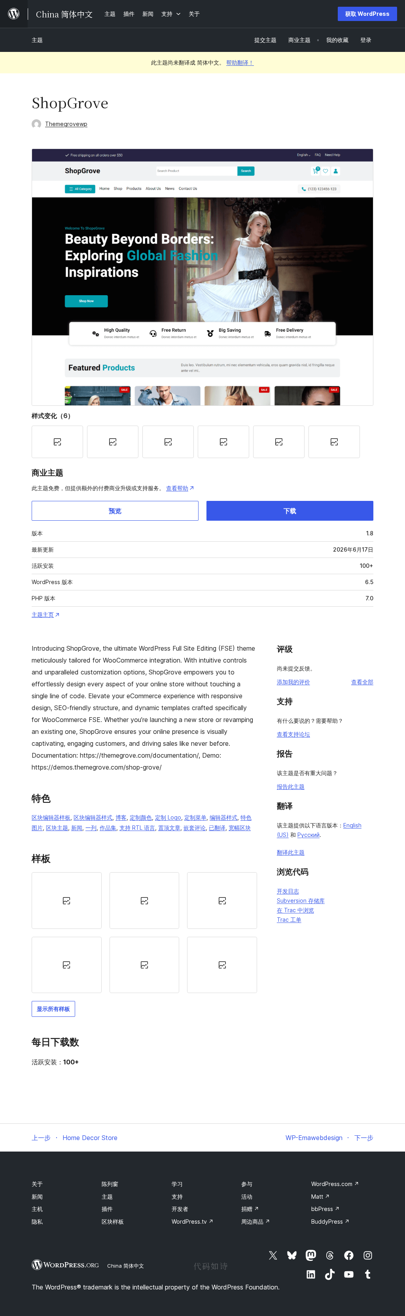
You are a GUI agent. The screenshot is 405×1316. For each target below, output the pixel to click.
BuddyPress (330, 1221)
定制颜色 (141, 817)
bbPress (325, 1208)
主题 (37, 39)
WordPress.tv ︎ (193, 1221)
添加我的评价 (293, 681)
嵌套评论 (195, 827)
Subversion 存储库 (301, 900)
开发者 (180, 1208)
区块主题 (57, 827)
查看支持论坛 (293, 734)
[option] (67, 900)
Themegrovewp (66, 123)
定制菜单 (195, 817)
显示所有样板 (53, 1008)
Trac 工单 (289, 919)
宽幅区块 (240, 827)
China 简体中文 (125, 1266)
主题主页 (43, 614)
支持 (177, 1196)
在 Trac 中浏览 (295, 910)
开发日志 (288, 891)
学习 (177, 1183)
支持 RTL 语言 (137, 827)
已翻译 (217, 827)
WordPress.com (335, 1183)
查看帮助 (177, 488)
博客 (121, 817)
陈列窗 (110, 1183)
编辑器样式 (223, 817)
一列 (91, 827)
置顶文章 (169, 827)
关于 (37, 1183)
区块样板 (113, 1221)
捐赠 (250, 1208)
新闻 (76, 827)
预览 (115, 511)
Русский (308, 834)
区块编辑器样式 (93, 817)
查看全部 (362, 681)
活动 (246, 1196)
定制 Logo (168, 817)
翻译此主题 (291, 852)
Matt (320, 1196)
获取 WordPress (367, 13)
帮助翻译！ (240, 62)
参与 (246, 1183)
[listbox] (144, 932)
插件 (107, 1208)
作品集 (108, 827)
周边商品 (255, 1221)
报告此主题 (291, 786)
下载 (290, 511)
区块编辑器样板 (51, 817)
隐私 (37, 1221)
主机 (37, 1208)
